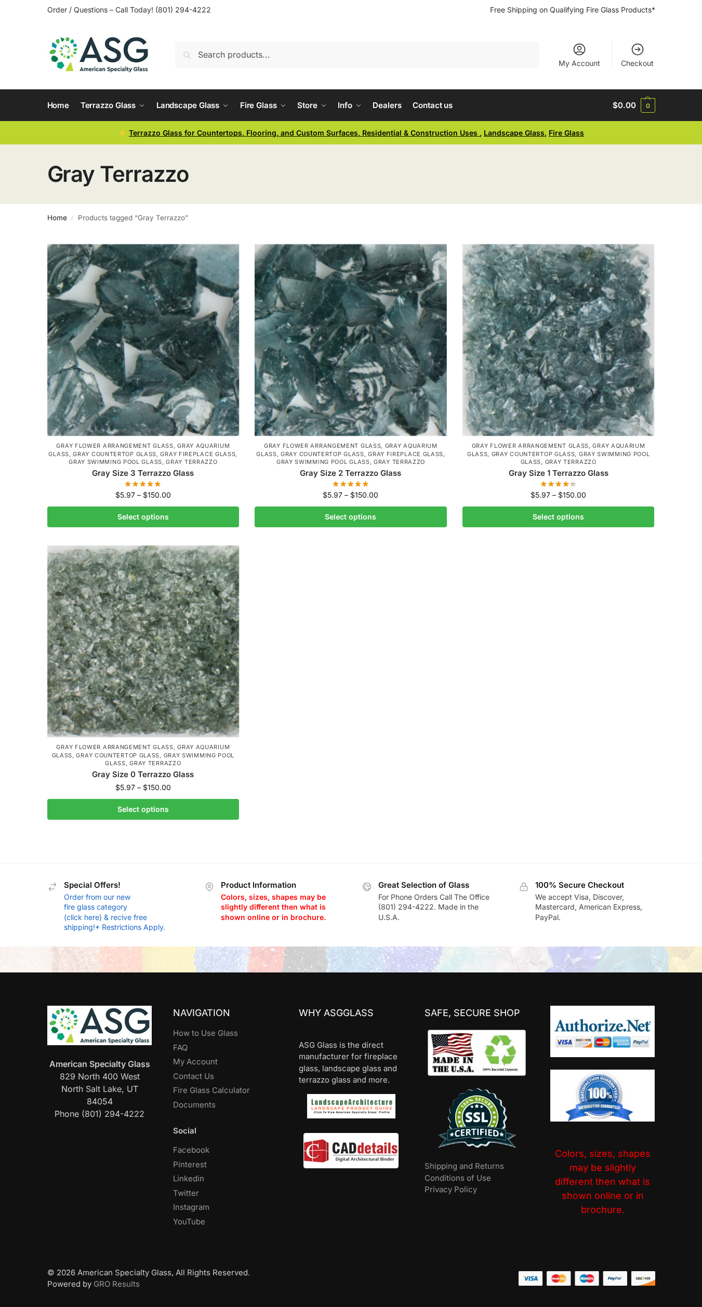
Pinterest (190, 1164)
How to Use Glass (205, 1033)
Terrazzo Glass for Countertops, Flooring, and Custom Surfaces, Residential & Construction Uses (304, 132)
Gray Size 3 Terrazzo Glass (143, 473)
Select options (143, 516)
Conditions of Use (458, 1178)
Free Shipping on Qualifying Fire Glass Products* (572, 9)
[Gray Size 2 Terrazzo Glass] (351, 340)
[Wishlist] (223, 260)
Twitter (186, 1193)
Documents (194, 1105)
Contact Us (193, 1076)
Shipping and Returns (464, 1166)
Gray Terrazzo (191, 461)
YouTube (189, 1221)
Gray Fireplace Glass (197, 454)
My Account (579, 63)
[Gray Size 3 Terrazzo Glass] (143, 340)
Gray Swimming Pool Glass (115, 461)
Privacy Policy (451, 1189)
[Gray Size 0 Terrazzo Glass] (143, 641)
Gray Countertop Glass (114, 454)
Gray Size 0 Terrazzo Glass (143, 774)
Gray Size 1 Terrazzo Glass (558, 473)
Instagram (191, 1207)
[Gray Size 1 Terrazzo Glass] (558, 340)
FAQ (180, 1047)
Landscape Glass (514, 132)
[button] (634, 105)
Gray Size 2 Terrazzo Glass (350, 473)
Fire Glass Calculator (211, 1090)
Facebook (191, 1150)
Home (57, 218)
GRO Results (117, 1284)
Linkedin (188, 1178)
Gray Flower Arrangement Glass (114, 445)
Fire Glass (566, 132)
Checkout (637, 63)
